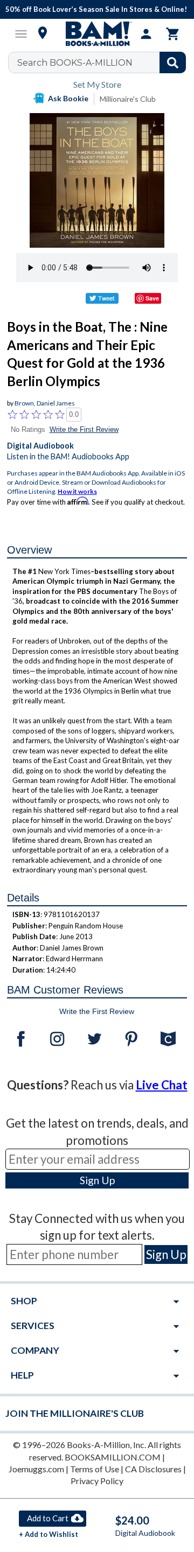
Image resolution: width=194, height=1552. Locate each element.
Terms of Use (94, 1469)
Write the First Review (84, 429)
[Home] (97, 34)
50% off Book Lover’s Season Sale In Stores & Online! (96, 9)
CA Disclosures (153, 1469)
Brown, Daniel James (45, 403)
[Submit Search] (173, 62)
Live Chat (162, 1085)
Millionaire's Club (128, 98)
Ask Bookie (68, 98)
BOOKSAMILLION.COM (113, 1457)
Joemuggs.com (36, 1469)
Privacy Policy (97, 1481)
